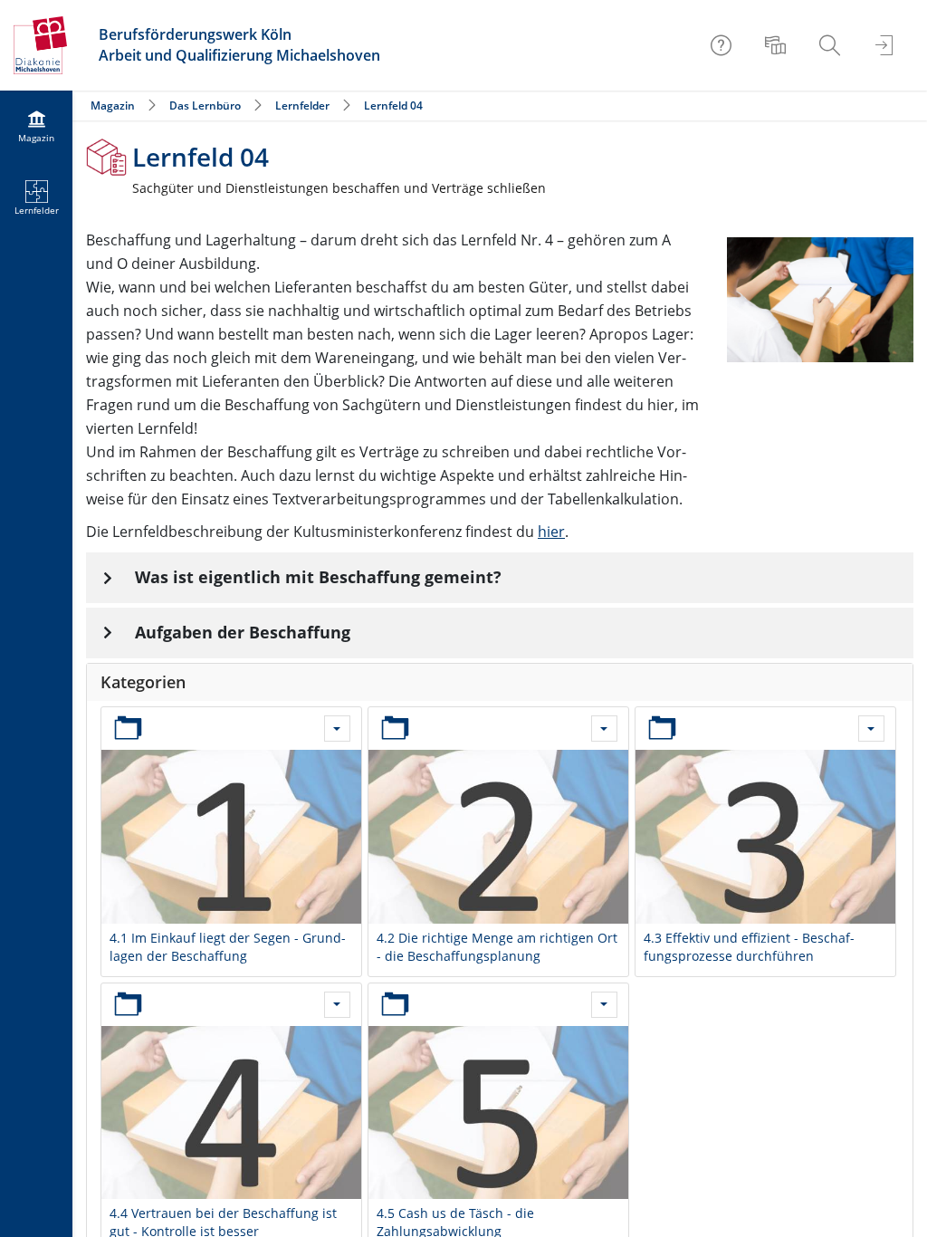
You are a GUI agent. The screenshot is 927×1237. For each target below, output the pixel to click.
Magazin (113, 105)
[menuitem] (777, 45)
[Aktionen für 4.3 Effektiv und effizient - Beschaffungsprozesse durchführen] (871, 728)
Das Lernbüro (205, 105)
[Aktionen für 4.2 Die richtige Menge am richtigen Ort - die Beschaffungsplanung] (604, 728)
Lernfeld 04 (393, 105)
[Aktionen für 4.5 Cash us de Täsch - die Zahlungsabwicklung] (604, 1005)
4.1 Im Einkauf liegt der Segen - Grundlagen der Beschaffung (228, 946)
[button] (499, 577)
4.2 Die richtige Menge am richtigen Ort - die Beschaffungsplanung (497, 946)
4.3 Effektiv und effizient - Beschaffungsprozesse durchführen (749, 946)
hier (551, 532)
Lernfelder (302, 105)
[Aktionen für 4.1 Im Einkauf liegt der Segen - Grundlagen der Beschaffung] (337, 728)
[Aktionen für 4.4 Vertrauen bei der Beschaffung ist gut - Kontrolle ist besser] (337, 1005)
